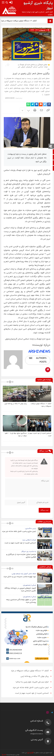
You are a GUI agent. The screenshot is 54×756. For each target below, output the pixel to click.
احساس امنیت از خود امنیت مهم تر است (20, 543)
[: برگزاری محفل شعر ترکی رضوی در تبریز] (41, 110)
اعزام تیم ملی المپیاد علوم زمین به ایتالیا (32, 682)
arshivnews (9, 98)
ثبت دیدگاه (44, 510)
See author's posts (37, 360)
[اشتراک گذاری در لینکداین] (36, 104)
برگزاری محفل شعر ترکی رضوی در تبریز (31, 73)
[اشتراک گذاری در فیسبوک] (49, 104)
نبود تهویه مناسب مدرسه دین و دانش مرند (20, 576)
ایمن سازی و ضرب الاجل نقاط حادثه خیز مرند (19, 531)
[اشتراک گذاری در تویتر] (45, 104)
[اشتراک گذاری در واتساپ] (28, 104)
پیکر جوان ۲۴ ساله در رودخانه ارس (16, 404)
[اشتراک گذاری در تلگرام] (32, 104)
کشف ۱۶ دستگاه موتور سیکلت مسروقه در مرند (23, 21)
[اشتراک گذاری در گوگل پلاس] (41, 104)
